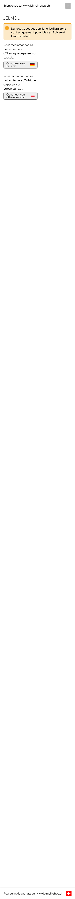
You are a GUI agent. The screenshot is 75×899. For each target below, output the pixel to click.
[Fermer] (68, 5)
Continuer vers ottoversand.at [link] (15, 96)
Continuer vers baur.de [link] (15, 64)
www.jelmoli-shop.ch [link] (49, 893)
